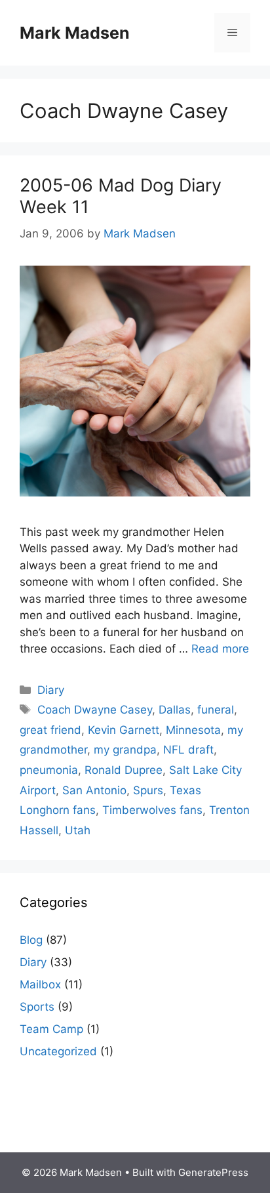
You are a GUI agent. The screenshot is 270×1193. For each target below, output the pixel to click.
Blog (31, 939)
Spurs (148, 790)
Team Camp (51, 1029)
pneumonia (49, 770)
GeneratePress (213, 1172)
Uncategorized (58, 1051)
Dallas (175, 709)
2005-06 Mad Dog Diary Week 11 (121, 195)
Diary (50, 690)
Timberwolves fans (152, 810)
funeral (215, 709)
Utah (77, 830)
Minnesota (193, 730)
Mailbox (40, 984)
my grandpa (125, 749)
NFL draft (188, 749)
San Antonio (94, 790)
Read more (220, 648)
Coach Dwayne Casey (94, 709)
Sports (37, 1006)
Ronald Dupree (124, 770)
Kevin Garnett (123, 730)
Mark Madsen (75, 33)
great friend (50, 730)
